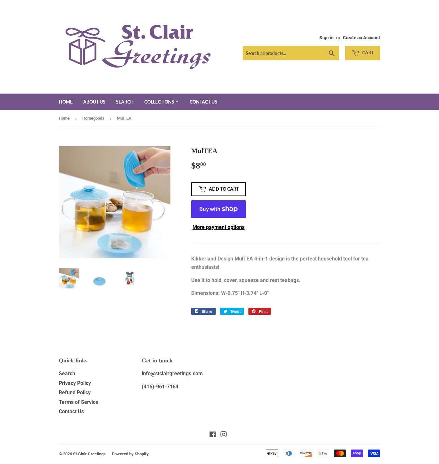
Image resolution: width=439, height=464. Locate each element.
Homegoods (93, 118)
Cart (367, 52)
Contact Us (71, 411)
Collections (159, 102)
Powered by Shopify (130, 453)
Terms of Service (78, 402)
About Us (94, 102)
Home (66, 102)
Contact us (203, 102)
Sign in (326, 37)
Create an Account (361, 37)
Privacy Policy (75, 383)
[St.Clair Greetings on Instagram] (223, 435)
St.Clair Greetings (89, 453)
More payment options (219, 227)
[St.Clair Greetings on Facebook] (212, 435)
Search (125, 102)
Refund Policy (75, 392)
